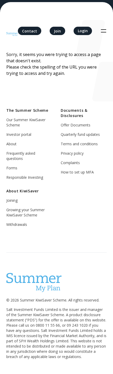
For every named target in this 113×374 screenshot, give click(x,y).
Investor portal (18, 134)
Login (83, 30)
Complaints (70, 162)
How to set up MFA (77, 172)
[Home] (12, 31)
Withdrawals (16, 224)
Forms (11, 167)
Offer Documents (75, 124)
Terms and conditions (79, 143)
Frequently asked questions (20, 156)
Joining (12, 200)
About (11, 143)
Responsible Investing (24, 177)
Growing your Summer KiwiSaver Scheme (25, 212)
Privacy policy (72, 153)
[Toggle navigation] (103, 31)
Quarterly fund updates (80, 134)
